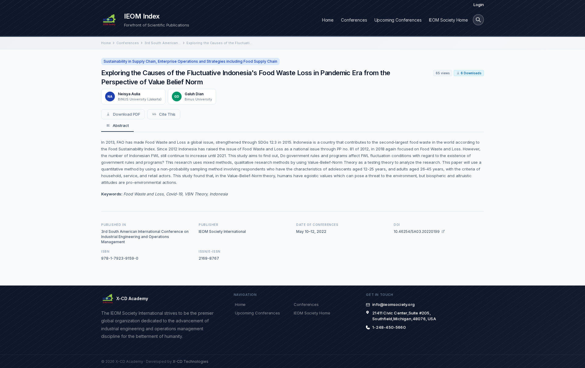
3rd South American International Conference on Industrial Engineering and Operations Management (162, 43)
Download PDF (126, 114)
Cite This (167, 114)
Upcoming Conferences (398, 20)
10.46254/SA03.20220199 (417, 231)
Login (478, 4)
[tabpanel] (292, 168)
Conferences (354, 20)
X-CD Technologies (190, 361)
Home (328, 20)
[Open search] (478, 19)
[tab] (117, 125)
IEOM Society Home (448, 20)
